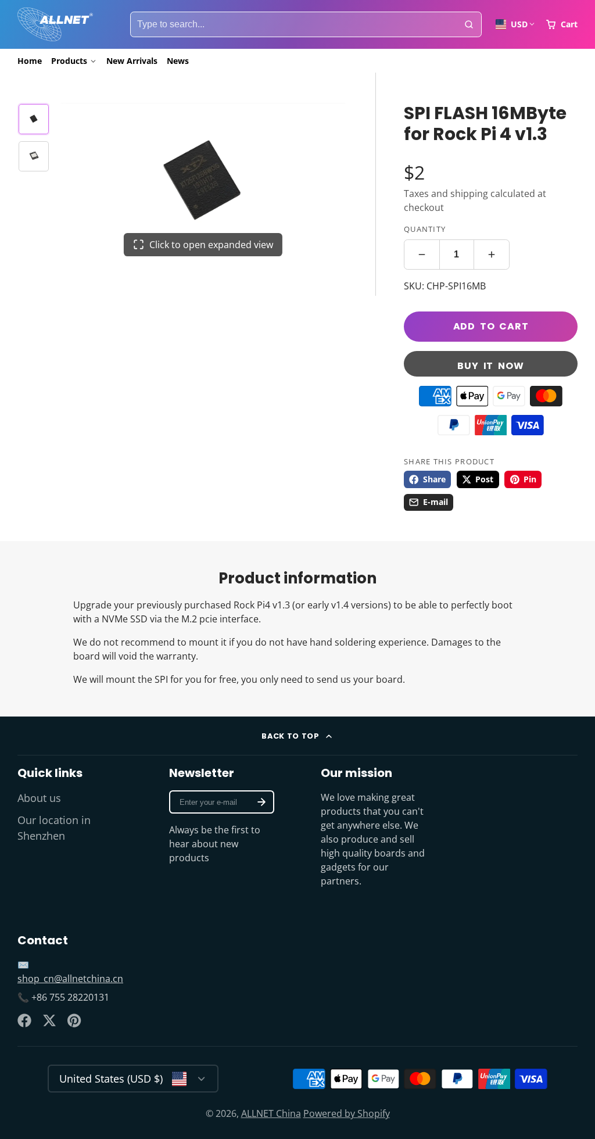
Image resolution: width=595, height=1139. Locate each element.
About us (39, 798)
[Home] (55, 24)
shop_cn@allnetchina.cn (70, 978)
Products (69, 60)
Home (29, 60)
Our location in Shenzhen (54, 827)
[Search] (469, 24)
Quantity (425, 229)
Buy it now (490, 365)
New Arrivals (131, 60)
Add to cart (491, 326)
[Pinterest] (74, 1020)
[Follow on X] (49, 1020)
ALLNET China (271, 1113)
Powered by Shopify (346, 1113)
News (178, 60)
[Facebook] (24, 1020)
